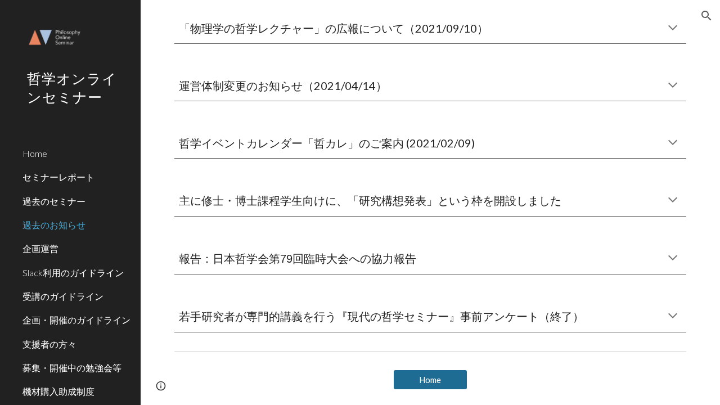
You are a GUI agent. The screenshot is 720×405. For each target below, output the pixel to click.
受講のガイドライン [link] (63, 296)
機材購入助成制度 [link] (58, 391)
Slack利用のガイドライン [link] (73, 272)
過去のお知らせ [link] (54, 224)
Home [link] (34, 153)
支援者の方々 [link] (49, 344)
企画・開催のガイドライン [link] (76, 319)
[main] (430, 28)
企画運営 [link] (40, 248)
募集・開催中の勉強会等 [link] (72, 367)
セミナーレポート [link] (58, 177)
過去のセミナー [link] (54, 201)
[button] (706, 15)
